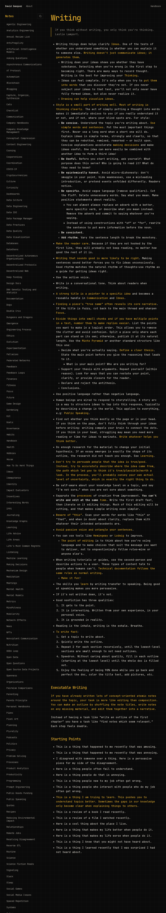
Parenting (12, 694)
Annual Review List (18, 36)
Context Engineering (18, 144)
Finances (11, 378)
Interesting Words (17, 502)
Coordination (14, 163)
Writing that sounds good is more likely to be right (97, 258)
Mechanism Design (16, 570)
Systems (11, 907)
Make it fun (70, 578)
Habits (10, 434)
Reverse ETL (13, 845)
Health (10, 447)
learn (84, 584)
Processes (12, 762)
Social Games (14, 888)
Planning (11, 725)
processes (84, 495)
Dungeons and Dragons (19, 317)
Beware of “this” (69, 515)
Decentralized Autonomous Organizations (22, 257)
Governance (12, 428)
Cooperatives (14, 156)
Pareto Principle (16, 700)
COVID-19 (11, 169)
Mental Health (14, 589)
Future (10, 397)
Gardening (12, 409)
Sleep (9, 882)
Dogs (9, 304)
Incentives (12, 496)
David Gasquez (13, 6)
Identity (11, 484)
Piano (9, 712)
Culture (11, 181)
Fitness (11, 385)
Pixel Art (12, 718)
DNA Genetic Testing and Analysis (21, 291)
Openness (11, 675)
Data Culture (14, 200)
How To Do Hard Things (20, 465)
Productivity (14, 774)
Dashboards (12, 193)
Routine (11, 851)
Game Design (13, 403)
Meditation (12, 576)
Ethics (10, 335)
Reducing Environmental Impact (20, 819)
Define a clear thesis (137, 350)
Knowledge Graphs (16, 521)
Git (8, 416)
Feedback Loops (15, 372)
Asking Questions (16, 58)
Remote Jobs (13, 833)
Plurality (12, 731)
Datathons (12, 249)
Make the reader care (72, 243)
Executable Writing (69, 687)
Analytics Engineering (20, 30)
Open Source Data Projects (22, 669)
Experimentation (16, 348)
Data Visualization (18, 237)
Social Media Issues (18, 894)
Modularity (12, 613)
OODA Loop (12, 651)
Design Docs (13, 283)
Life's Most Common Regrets (23, 545)
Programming (13, 780)
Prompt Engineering (18, 786)
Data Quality (14, 231)
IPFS (9, 508)
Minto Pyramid (92, 340)
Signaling (12, 870)
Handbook (155, 6)
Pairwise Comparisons (19, 688)
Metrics (11, 601)
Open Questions (15, 663)
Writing (66, 18)
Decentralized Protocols (21, 264)
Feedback (11, 366)
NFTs (9, 632)
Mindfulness (13, 607)
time (103, 500)
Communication (14, 116)
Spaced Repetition (17, 901)
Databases (12, 243)
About (29, 6)
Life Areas (12, 539)
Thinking (130, 75)
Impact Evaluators (17, 490)
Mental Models (14, 595)
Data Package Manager (19, 218)
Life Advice (13, 533)
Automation (12, 76)
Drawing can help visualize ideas (87, 99)
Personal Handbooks (18, 706)
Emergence (12, 323)
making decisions (126, 145)
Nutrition (12, 644)
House (9, 459)
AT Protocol (13, 70)
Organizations (14, 681)
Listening (12, 552)
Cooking (11, 150)
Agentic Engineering (18, 24)
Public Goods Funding (19, 793)
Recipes (11, 811)
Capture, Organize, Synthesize (18, 97)
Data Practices (15, 224)
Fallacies (12, 354)
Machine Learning (16, 558)
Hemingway (100, 535)
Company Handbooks (17, 122)
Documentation (14, 298)
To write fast (66, 631)
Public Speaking (16, 799)
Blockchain (12, 82)
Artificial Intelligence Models (21, 50)
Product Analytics (17, 768)
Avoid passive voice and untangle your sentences (94, 529)
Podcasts (11, 737)
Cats (9, 104)
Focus (9, 391)
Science (11, 857)
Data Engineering (16, 206)
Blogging (11, 89)
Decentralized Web (17, 270)
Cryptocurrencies (16, 175)
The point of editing (77, 540)
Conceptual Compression (20, 138)
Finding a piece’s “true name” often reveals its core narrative (106, 304)
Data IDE (11, 212)
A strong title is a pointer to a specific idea (93, 293)
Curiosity (12, 187)
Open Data (12, 657)
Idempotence (13, 477)
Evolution (12, 341)
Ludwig (119, 535)
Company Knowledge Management (17, 131)
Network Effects (16, 620)
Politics (11, 743)
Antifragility (14, 42)
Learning (11, 527)
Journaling (12, 515)
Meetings (11, 583)
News (9, 626)
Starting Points (66, 739)
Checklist (12, 110)
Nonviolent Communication (22, 638)
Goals (9, 422)
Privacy (11, 749)
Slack (9, 876)
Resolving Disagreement (20, 839)
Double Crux (13, 310)
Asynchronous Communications (24, 64)
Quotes (10, 805)
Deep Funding (14, 277)
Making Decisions (16, 564)
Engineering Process (18, 329)
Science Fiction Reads (20, 864)
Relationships (14, 826)
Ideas (9, 471)
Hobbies (11, 453)
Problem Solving (16, 756)
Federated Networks (18, 360)
